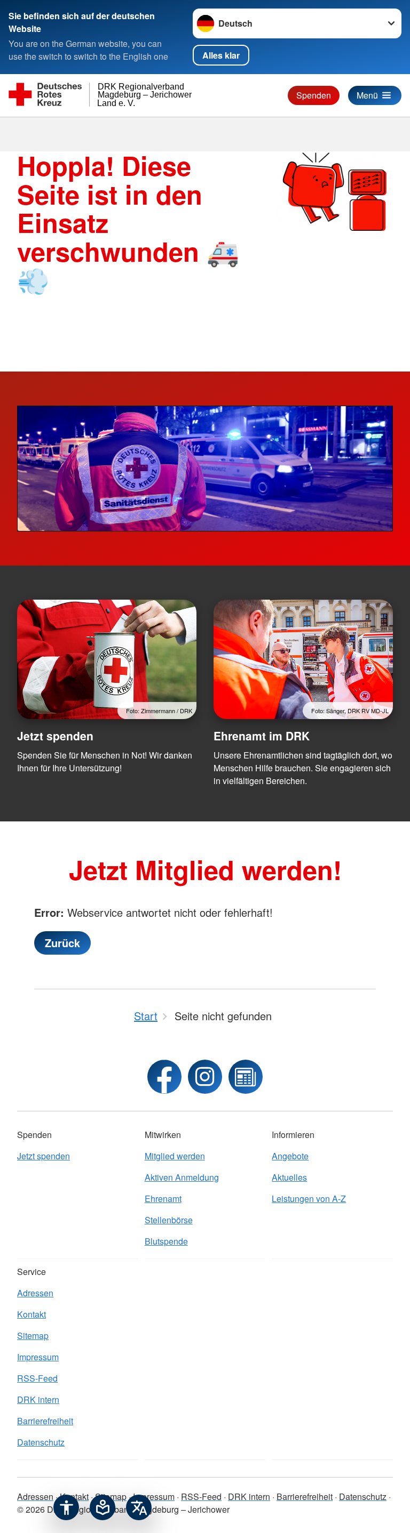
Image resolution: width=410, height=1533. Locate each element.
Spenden (313, 95)
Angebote (290, 1156)
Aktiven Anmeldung (182, 1177)
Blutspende (166, 1241)
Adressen (35, 1293)
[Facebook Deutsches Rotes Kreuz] (164, 1077)
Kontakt (31, 1314)
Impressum (38, 1357)
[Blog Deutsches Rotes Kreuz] (245, 1077)
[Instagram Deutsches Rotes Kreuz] (205, 1077)
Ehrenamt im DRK (262, 736)
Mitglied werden (175, 1156)
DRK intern (38, 1399)
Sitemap (33, 1335)
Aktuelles (289, 1177)
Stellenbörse (169, 1220)
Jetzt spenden (55, 736)
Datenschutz (41, 1442)
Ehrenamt (163, 1198)
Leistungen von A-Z (309, 1198)
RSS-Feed (37, 1378)
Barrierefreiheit (45, 1421)
